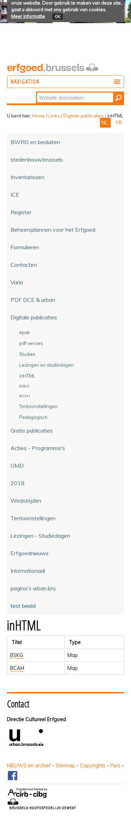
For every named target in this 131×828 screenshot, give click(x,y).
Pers (115, 765)
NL (105, 123)
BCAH (17, 668)
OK (57, 16)
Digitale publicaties (83, 115)
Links (54, 115)
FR (119, 123)
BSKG (16, 655)
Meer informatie (28, 16)
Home (38, 115)
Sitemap (65, 765)
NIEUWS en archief (29, 765)
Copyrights (92, 765)
